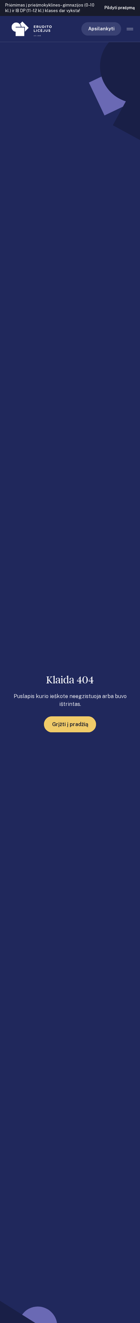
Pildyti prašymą (120, 7)
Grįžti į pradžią (70, 724)
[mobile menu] (130, 29)
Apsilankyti (101, 28)
